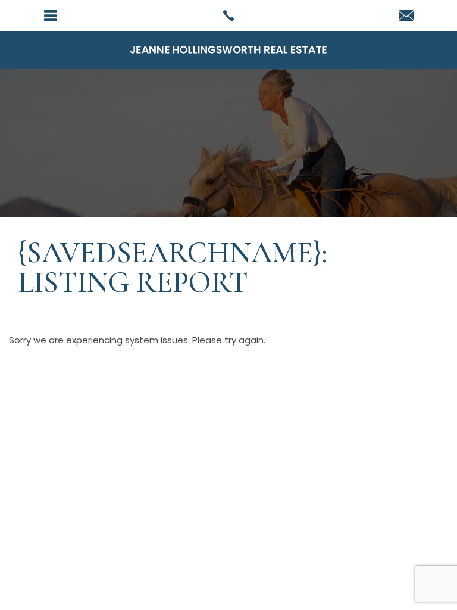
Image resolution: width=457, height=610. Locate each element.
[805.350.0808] (228, 15)
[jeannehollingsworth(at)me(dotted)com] (406, 16)
